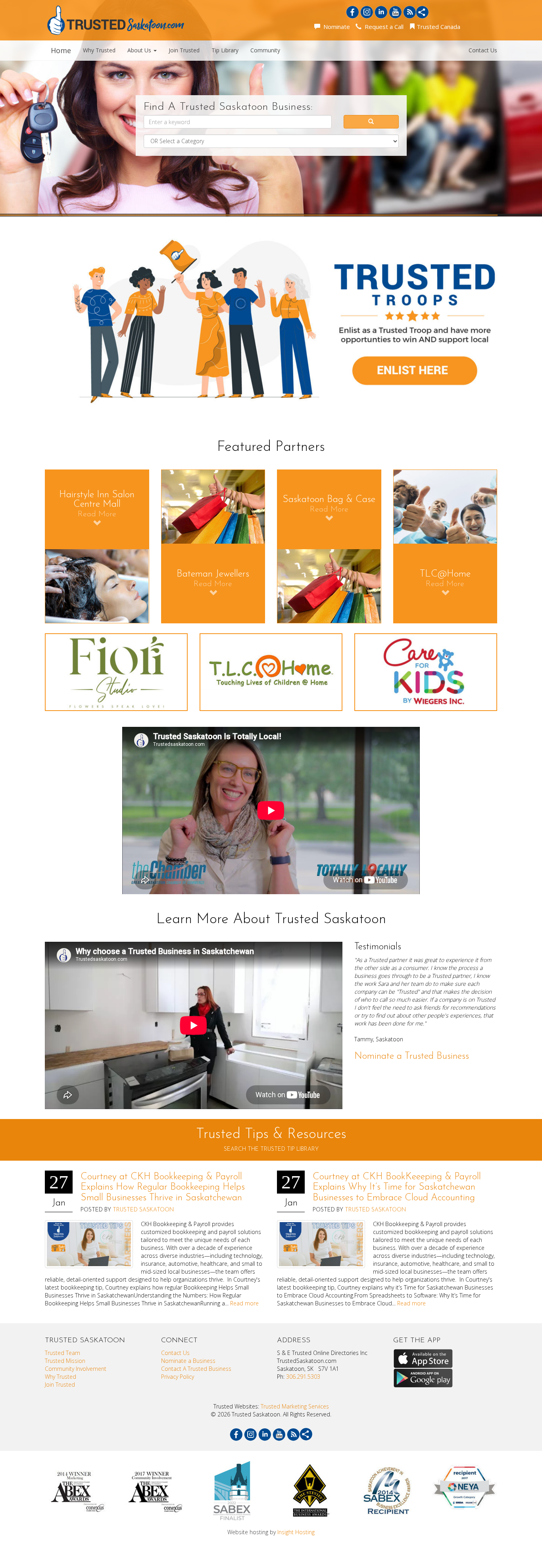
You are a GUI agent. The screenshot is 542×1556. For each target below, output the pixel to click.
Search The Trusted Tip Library (271, 1149)
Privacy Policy (177, 1376)
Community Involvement (75, 1368)
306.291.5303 (303, 1376)
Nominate (335, 27)
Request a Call (382, 27)
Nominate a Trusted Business (411, 1056)
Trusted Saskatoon (143, 1210)
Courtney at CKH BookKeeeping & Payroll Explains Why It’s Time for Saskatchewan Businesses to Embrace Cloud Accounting (397, 1187)
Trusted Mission (65, 1360)
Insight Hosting (296, 1532)
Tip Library (224, 50)
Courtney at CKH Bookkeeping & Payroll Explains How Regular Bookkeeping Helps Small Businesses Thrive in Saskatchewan (163, 1187)
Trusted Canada (437, 27)
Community (265, 50)
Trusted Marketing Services (295, 1406)
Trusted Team (62, 1353)
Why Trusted (99, 50)
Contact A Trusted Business (196, 1368)
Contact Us (483, 50)
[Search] (371, 121)
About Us (140, 50)
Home (61, 50)
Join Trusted (184, 50)
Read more (244, 1303)
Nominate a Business (188, 1360)
